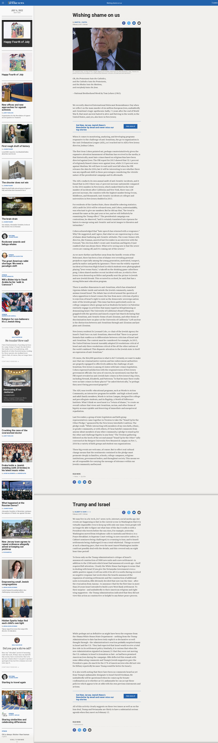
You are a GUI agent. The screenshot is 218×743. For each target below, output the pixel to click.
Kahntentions (78, 724)
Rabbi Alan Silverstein (16, 256)
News (76, 476)
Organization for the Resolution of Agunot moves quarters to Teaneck (16, 117)
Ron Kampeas (7, 552)
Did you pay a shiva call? (17, 648)
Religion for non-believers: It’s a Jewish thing (15, 320)
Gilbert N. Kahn (81, 512)
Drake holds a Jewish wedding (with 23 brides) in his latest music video (16, 468)
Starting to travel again (14, 682)
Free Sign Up (130, 126)
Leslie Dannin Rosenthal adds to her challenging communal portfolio (14, 591)
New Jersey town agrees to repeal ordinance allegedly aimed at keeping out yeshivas (16, 545)
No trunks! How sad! (17, 340)
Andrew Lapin (22, 473)
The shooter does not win (15, 182)
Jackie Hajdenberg (9, 473)
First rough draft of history (16, 146)
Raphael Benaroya (7, 276)
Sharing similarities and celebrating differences (14, 720)
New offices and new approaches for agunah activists (14, 107)
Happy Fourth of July (17, 41)
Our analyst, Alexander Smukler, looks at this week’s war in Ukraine (16, 226)
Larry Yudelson (8, 113)
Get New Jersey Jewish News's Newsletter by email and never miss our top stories (95, 127)
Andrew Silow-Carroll (9, 316)
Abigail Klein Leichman (10, 587)
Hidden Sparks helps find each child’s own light (15, 621)
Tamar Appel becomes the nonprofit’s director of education (15, 630)
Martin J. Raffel (81, 22)
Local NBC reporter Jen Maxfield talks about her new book (15, 153)
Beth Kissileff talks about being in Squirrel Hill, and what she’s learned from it (16, 189)
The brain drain (9, 219)
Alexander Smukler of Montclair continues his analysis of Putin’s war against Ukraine (16, 512)
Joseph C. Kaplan (14, 715)
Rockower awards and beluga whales (13, 243)
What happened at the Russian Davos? (13, 504)
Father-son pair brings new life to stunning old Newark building (15, 399)
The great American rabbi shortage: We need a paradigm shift (15, 263)
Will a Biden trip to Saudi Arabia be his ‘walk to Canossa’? (14, 282)
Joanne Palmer (8, 149)
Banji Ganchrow (17, 337)
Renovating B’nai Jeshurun (12, 390)
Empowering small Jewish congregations (15, 583)
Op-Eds (83, 476)
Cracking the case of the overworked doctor (14, 431)
